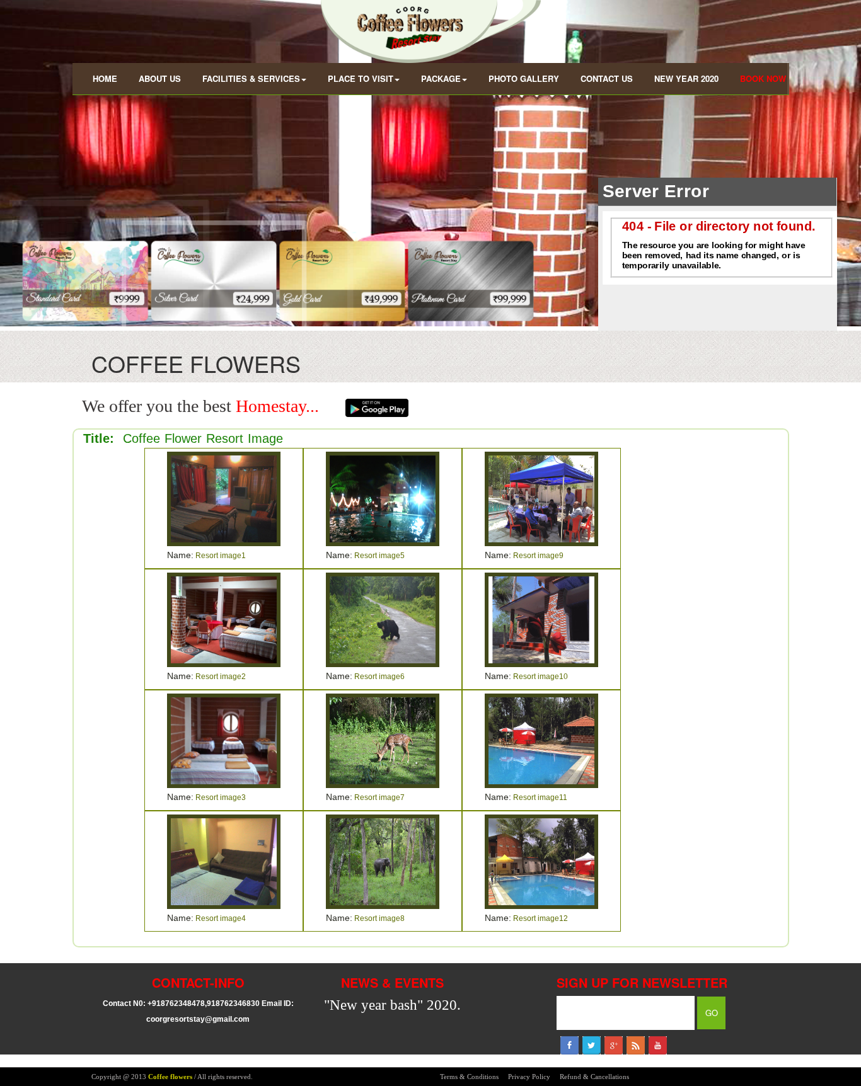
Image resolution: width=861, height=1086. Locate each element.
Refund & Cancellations (594, 1076)
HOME (105, 78)
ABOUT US (160, 78)
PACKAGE (441, 78)
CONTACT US (607, 78)
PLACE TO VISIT (360, 78)
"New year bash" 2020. (392, 1005)
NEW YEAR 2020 (686, 78)
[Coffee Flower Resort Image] (223, 498)
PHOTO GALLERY (523, 78)
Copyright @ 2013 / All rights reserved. (172, 1076)
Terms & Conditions (469, 1076)
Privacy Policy (529, 1076)
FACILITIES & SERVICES (251, 78)
